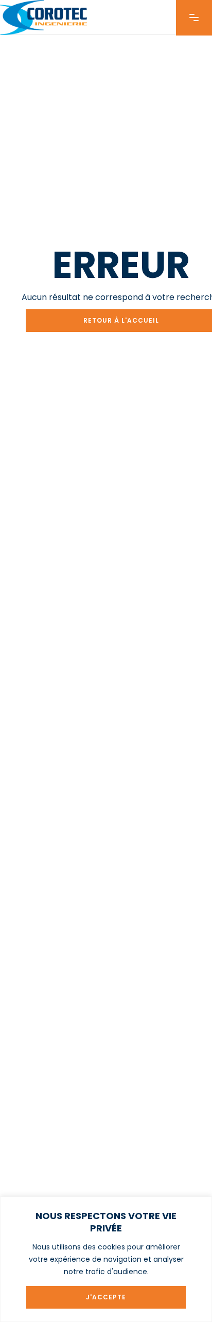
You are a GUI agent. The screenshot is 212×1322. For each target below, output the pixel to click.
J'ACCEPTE (106, 1297)
